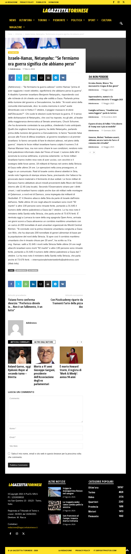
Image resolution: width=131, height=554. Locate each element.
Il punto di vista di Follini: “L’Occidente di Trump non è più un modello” (105, 125)
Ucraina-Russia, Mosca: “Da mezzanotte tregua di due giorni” (104, 84)
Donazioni (53, 2)
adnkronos (21, 270)
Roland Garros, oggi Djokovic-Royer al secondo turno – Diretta (19, 371)
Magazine (15, 27)
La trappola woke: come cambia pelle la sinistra (73, 504)
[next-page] (81, 342)
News (12, 20)
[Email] (41, 77)
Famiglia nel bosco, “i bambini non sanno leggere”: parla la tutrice (103, 111)
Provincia (93, 506)
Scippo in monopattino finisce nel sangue (72, 491)
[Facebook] (114, 2)
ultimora (33, 270)
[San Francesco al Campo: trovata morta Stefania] (54, 519)
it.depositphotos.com (105, 550)
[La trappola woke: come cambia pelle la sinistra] (54, 505)
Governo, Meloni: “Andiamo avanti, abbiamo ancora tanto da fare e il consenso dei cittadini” (104, 140)
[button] (121, 23)
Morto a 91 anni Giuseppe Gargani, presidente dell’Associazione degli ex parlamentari (44, 375)
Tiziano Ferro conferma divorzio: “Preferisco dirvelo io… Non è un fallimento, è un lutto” (25, 305)
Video (91, 497)
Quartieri (93, 502)
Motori (92, 511)
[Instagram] (118, 2)
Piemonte (59, 20)
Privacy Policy (27, 2)
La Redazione (11, 2)
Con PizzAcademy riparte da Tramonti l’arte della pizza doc (67, 303)
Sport (91, 20)
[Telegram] (56, 77)
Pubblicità (41, 2)
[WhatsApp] (26, 77)
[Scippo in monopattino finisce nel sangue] (54, 492)
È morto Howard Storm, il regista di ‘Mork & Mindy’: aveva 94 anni (70, 371)
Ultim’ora (25, 20)
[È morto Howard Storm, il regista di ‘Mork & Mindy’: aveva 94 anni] (71, 355)
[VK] (63, 77)
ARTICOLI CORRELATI (20, 341)
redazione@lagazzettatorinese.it (23, 527)
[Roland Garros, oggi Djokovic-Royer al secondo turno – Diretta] (19, 355)
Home (10, 34)
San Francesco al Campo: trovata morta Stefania (71, 518)
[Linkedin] (34, 77)
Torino (42, 20)
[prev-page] (77, 342)
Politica (76, 20)
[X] (123, 2)
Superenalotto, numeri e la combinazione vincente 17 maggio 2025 (106, 98)
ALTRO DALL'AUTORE (43, 341)
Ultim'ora (18, 34)
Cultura (106, 20)
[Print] (48, 77)
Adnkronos (15, 69)
